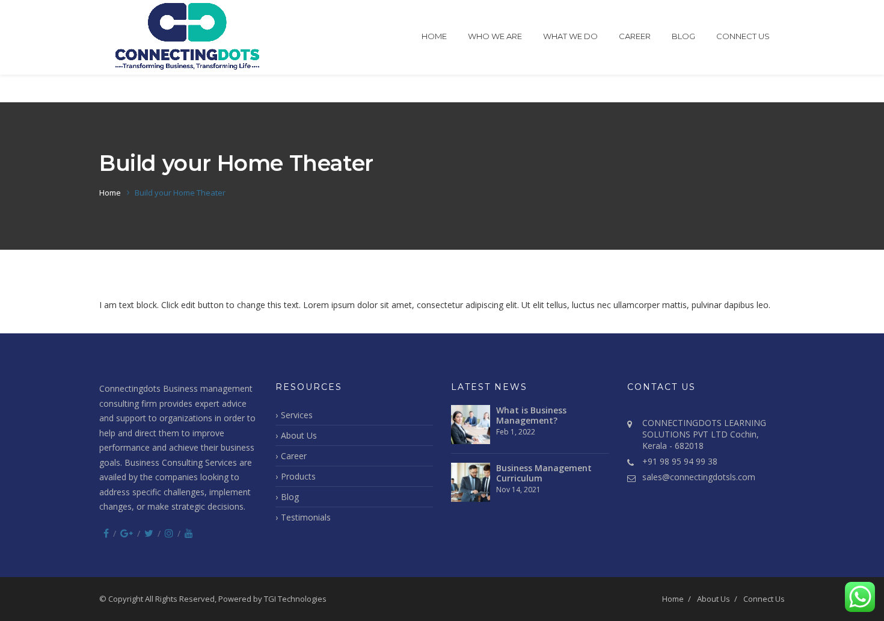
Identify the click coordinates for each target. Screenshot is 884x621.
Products (298, 476)
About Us (299, 435)
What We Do (570, 36)
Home (434, 36)
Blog (683, 36)
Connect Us (743, 36)
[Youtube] (188, 533)
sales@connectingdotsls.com (698, 477)
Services (297, 415)
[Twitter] (149, 533)
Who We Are (495, 36)
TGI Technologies (295, 598)
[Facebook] (106, 533)
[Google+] (126, 533)
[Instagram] (169, 533)
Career (635, 36)
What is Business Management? (531, 415)
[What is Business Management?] (470, 424)
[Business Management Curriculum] (470, 482)
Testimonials (306, 517)
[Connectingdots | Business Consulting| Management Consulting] (187, 37)
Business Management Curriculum (544, 473)
